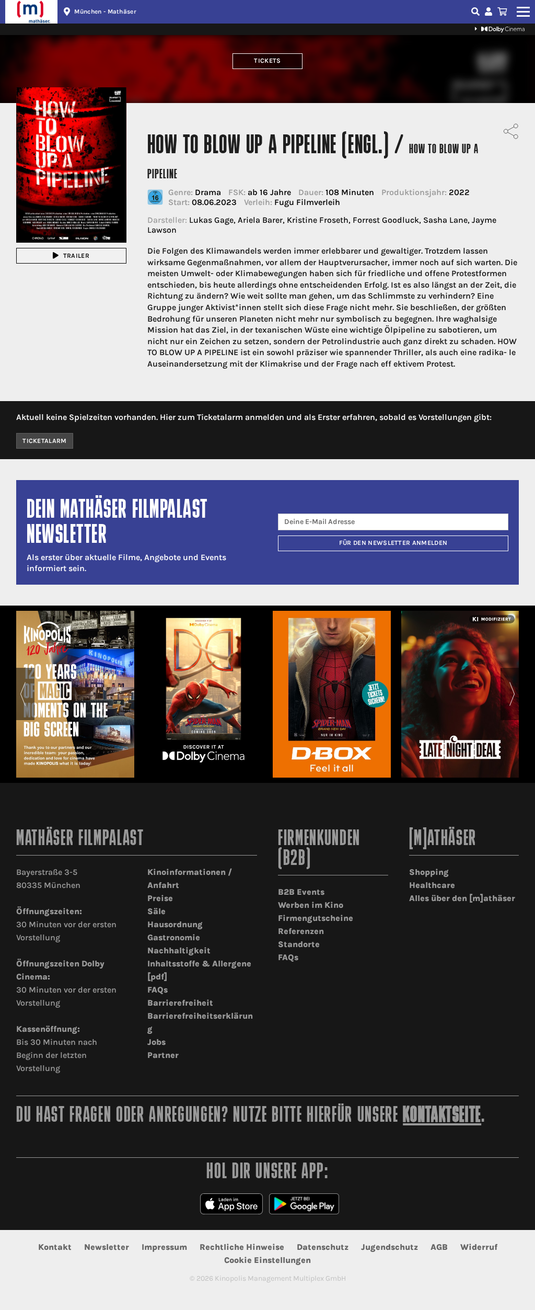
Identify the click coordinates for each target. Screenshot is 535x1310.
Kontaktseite (442, 1116)
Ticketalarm (44, 441)
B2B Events (301, 892)
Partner (163, 1055)
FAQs (157, 990)
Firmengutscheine (315, 918)
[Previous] (22, 694)
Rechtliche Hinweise (242, 1247)
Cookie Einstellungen (267, 1260)
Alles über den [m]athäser (462, 898)
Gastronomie (173, 937)
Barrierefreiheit (180, 1003)
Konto (490, 11)
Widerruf (478, 1247)
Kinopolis (31, 12)
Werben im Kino (310, 905)
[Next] (512, 694)
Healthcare (432, 885)
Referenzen (301, 931)
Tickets (267, 60)
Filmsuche (476, 11)
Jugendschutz (389, 1247)
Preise (160, 898)
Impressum (164, 1247)
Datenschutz (322, 1247)
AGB (439, 1247)
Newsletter (106, 1247)
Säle (156, 911)
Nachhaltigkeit (179, 950)
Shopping (429, 872)
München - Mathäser (105, 11)
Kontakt (55, 1247)
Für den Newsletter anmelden (393, 542)
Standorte (299, 944)
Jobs (156, 1042)
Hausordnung (175, 924)
